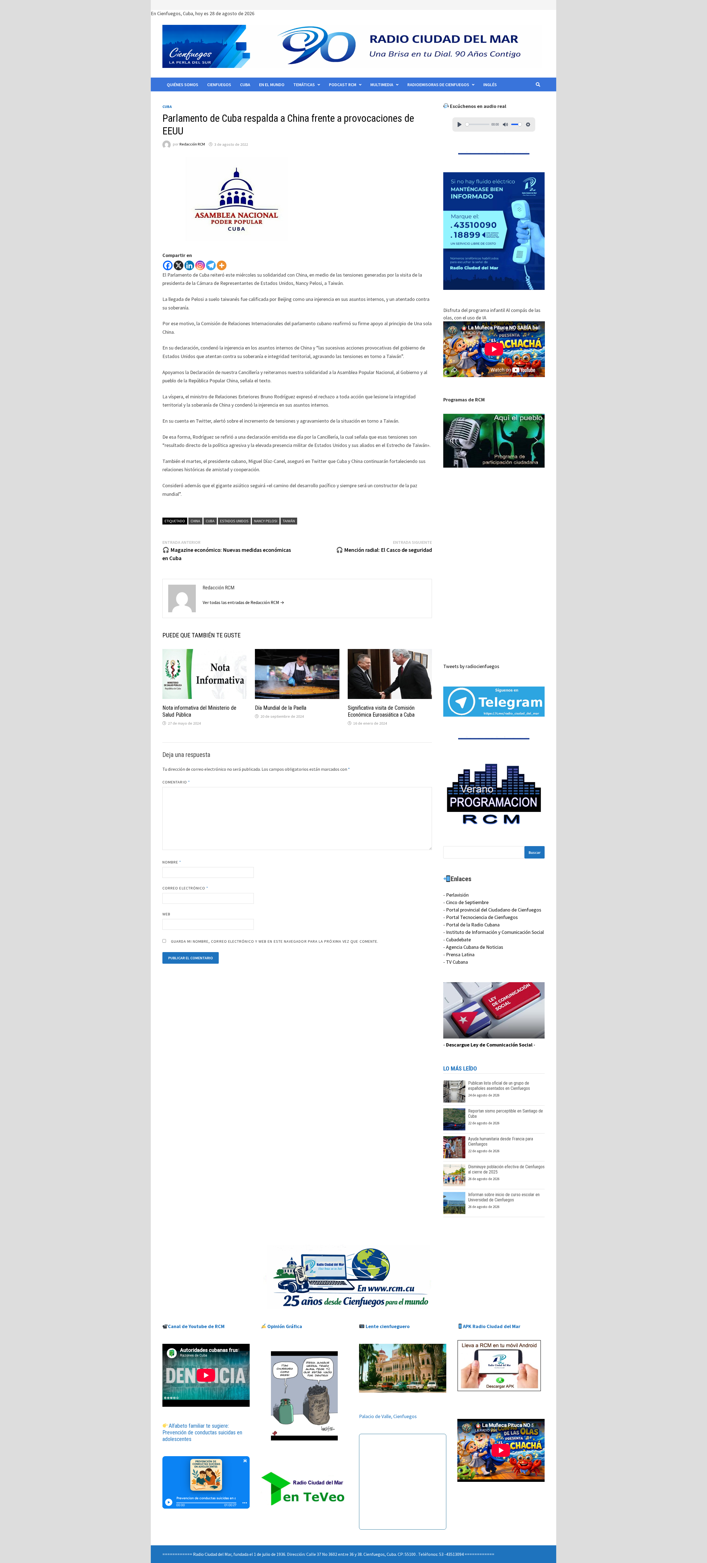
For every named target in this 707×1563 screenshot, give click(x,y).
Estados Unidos (234, 520)
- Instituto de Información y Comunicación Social (493, 932)
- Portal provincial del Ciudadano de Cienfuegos (492, 910)
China (195, 520)
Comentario (176, 782)
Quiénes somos (182, 84)
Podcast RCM (342, 84)
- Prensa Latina (458, 954)
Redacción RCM (192, 144)
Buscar (534, 852)
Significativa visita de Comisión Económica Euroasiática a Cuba (381, 711)
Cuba (245, 84)
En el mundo (271, 84)
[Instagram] (200, 265)
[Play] (459, 124)
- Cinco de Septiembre (466, 902)
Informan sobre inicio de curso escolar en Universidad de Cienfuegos (504, 1197)
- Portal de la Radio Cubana (471, 924)
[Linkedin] (189, 265)
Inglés (490, 84)
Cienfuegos (219, 84)
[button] (494, 440)
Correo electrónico (185, 888)
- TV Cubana (455, 962)
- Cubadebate (457, 939)
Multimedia (381, 84)
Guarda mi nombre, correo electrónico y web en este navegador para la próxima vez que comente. (274, 941)
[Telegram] (211, 265)
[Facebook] (168, 265)
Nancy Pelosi (265, 520)
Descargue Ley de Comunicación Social (489, 1045)
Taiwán (289, 520)
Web (166, 914)
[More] (221, 265)
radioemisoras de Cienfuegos (438, 84)
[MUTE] (505, 124)
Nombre (171, 862)
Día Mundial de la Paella (280, 707)
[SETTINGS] (528, 124)
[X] (178, 265)
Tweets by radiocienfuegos (471, 666)
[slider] (477, 124)
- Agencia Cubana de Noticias (473, 947)
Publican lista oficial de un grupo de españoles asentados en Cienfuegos (499, 1085)
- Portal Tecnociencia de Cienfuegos (480, 917)
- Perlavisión (456, 895)
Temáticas (304, 84)
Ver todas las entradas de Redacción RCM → (243, 602)
